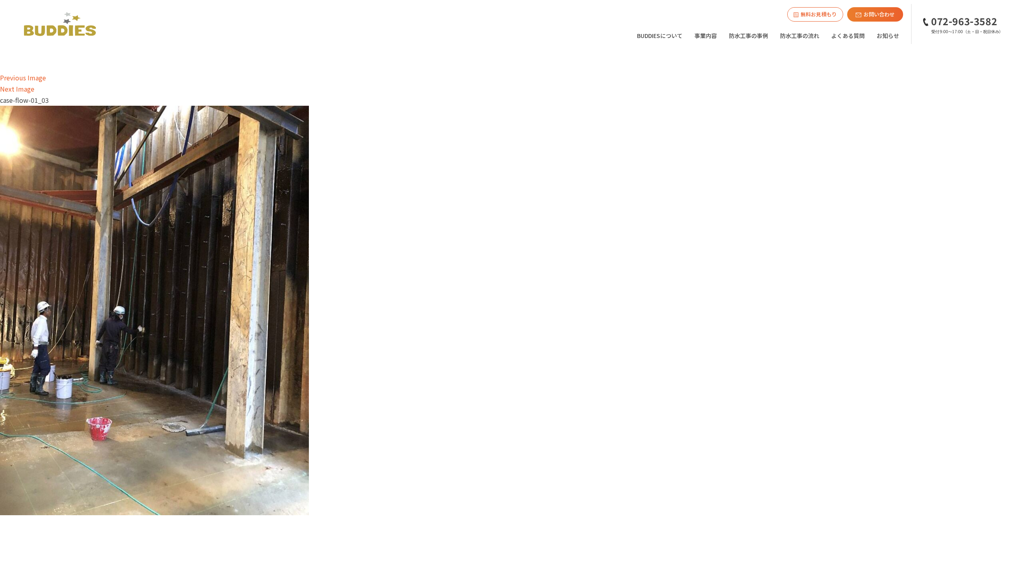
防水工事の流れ (799, 36)
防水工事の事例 (748, 36)
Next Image (17, 89)
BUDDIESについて (660, 36)
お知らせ (888, 36)
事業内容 (706, 36)
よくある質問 (848, 36)
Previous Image (23, 77)
